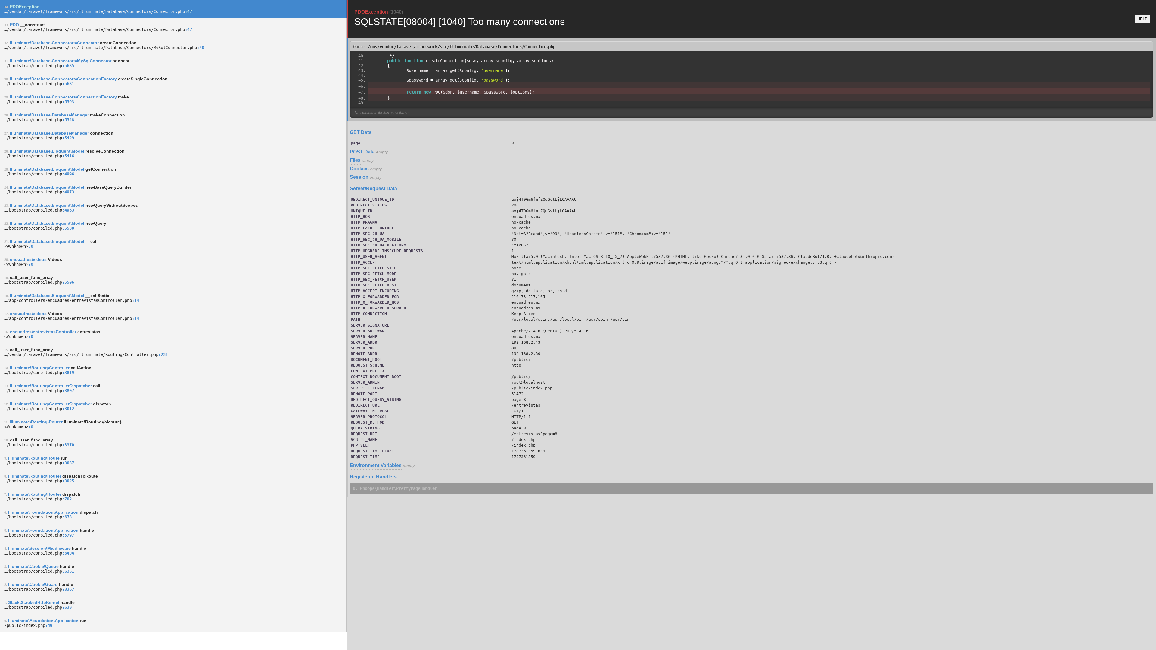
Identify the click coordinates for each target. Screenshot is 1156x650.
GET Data (360, 132)
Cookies (359, 168)
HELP (1142, 19)
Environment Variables (376, 465)
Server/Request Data (373, 188)
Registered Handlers (373, 476)
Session (359, 177)
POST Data (362, 151)
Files (355, 160)
